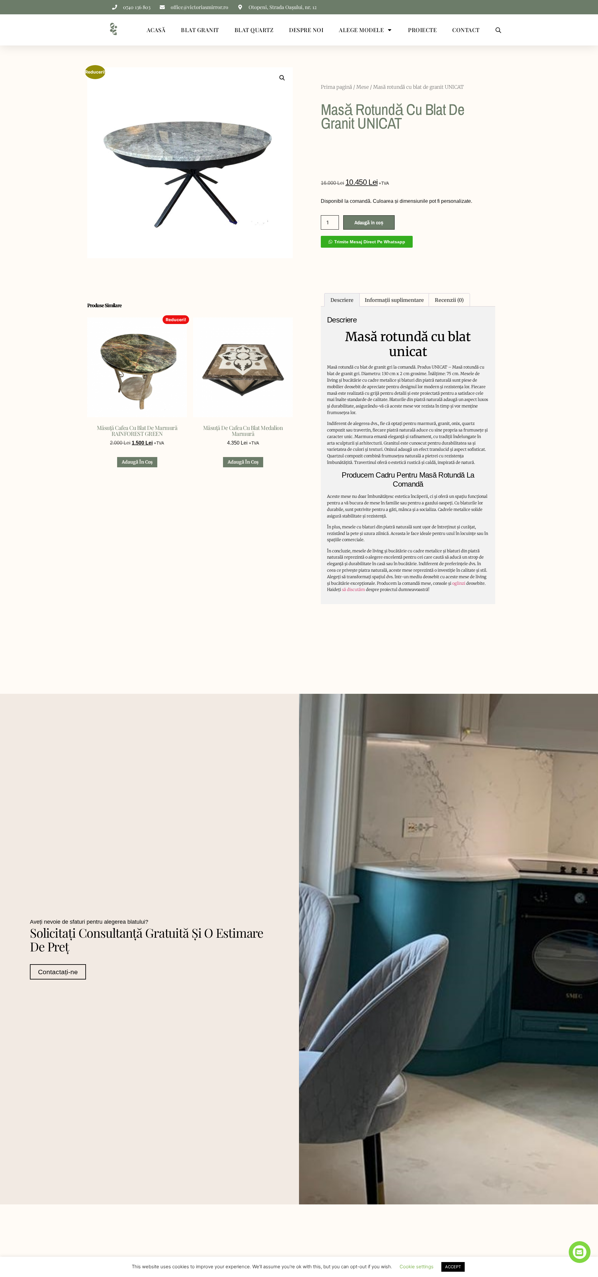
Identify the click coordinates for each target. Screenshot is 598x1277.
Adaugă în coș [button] (137, 462)
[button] (282, 77)
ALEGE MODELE (361, 30)
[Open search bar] (498, 30)
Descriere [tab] (342, 300)
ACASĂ (156, 30)
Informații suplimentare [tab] (394, 300)
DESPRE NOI (306, 30)
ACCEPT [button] (453, 1266)
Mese (362, 87)
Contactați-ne (58, 971)
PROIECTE (422, 30)
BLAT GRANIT (200, 30)
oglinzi (458, 583)
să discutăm (353, 589)
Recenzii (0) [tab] (449, 300)
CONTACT (466, 30)
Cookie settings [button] (417, 1267)
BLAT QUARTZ (254, 30)
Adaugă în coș (368, 222)
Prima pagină (336, 87)
